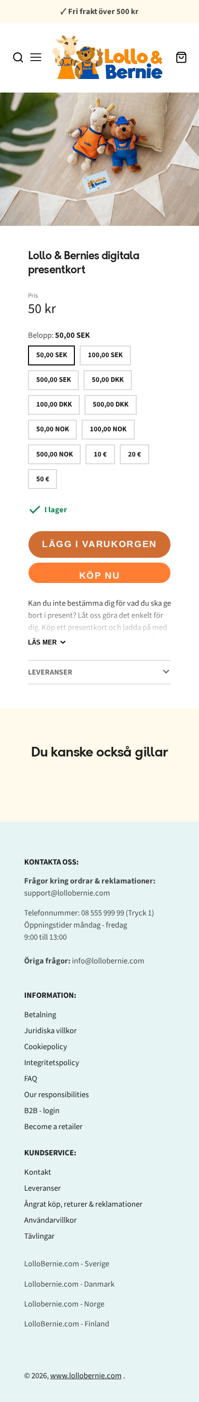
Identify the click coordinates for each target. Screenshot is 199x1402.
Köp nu (99, 575)
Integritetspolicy (51, 1063)
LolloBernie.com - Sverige (66, 1264)
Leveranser (42, 1188)
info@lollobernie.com (108, 961)
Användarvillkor (50, 1220)
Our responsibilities (56, 1095)
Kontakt (37, 1172)
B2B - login (41, 1111)
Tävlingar (39, 1236)
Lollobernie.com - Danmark (69, 1284)
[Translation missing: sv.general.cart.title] (181, 57)
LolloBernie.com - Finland (66, 1324)
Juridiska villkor (50, 1031)
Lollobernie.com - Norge (64, 1304)
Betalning (40, 1015)
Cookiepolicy (45, 1047)
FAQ (30, 1079)
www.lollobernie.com (86, 1376)
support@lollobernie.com (67, 893)
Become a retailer (53, 1127)
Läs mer (42, 642)
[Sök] (18, 57)
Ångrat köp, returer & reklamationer (83, 1204)
